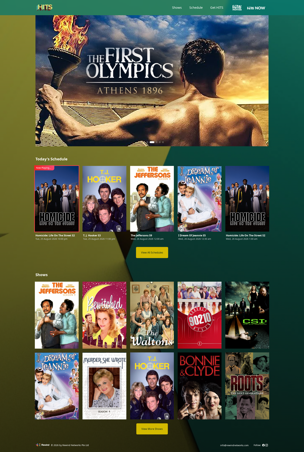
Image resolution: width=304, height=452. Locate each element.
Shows (177, 7)
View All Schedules (152, 252)
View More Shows (152, 429)
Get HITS (216, 7)
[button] (141, 142)
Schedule (196, 7)
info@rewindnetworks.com (234, 445)
